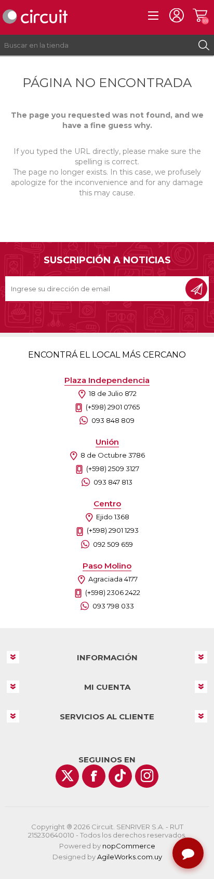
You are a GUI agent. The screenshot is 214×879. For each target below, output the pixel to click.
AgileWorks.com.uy (129, 857)
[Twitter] (67, 776)
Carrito (199, 15)
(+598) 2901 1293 (113, 530)
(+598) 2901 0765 (113, 407)
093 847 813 (112, 482)
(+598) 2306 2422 (112, 592)
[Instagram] (146, 776)
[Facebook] (93, 776)
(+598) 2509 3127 (112, 468)
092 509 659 (113, 544)
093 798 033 (113, 606)
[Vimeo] (120, 776)
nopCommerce (128, 846)
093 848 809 (113, 420)
